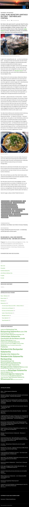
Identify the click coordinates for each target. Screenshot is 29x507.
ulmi (9, 20)
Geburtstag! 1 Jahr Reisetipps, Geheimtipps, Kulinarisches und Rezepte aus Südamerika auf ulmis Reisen (14, 458)
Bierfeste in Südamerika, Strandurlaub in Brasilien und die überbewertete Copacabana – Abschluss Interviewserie (14, 395)
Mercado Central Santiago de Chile (9, 204)
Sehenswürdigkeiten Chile (7, 214)
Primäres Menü (27, 7)
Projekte (2, 275)
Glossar (3, 340)
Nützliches (4, 345)
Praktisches (4, 347)
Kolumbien (14, 340)
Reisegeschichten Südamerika (11, 367)
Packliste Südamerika (5, 270)
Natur (22, 343)
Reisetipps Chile (19, 210)
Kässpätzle (3, 268)
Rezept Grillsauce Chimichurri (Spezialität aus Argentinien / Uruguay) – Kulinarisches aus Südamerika (14, 428)
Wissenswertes (5, 217)
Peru (20, 345)
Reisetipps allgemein (9, 368)
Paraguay (8, 345)
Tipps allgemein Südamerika (15, 375)
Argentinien (3, 329)
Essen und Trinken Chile (9, 333)
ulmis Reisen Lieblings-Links (6, 273)
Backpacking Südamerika (16, 201)
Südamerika (3, 12)
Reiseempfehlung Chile (6, 209)
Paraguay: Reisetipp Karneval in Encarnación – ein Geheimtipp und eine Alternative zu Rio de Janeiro (14, 230)
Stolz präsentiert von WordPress (6, 505)
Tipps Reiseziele (10, 12)
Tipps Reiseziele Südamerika (15, 215)
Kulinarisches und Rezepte (18, 202)
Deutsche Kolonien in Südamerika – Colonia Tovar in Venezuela (14, 462)
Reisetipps (3, 300)
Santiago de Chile (16, 212)
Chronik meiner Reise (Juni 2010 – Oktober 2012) (12, 305)
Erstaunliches (3, 333)
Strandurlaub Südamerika (5, 375)
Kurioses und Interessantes (7, 310)
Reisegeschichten (5, 315)
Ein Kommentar (15, 20)
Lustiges (14, 343)
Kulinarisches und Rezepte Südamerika (10, 342)
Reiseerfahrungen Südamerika (8, 210)
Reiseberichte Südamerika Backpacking (10, 207)
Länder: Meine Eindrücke (7, 313)
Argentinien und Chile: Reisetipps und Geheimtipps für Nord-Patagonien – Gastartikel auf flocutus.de (14, 485)
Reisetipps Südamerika (6, 212)
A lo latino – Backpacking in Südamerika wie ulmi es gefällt (13, 444)
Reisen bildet (3, 298)
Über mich (3, 265)
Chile (24, 201)
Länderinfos (18, 343)
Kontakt (2, 278)
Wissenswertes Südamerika (18, 379)
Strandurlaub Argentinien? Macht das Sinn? (10, 480)
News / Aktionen (4, 295)
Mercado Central (19, 70)
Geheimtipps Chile (20, 334)
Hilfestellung (8, 340)
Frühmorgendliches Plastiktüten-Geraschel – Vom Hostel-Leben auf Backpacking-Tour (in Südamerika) (14, 453)
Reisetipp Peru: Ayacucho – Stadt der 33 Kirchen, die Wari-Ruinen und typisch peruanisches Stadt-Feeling (14, 448)
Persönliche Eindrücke (14, 345)
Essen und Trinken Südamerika (8, 334)
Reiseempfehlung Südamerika (18, 209)
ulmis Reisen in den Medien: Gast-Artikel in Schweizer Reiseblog (14, 224)
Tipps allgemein (5, 317)
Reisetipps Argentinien (17, 368)
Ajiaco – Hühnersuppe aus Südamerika (9, 391)
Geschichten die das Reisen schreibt (13, 338)
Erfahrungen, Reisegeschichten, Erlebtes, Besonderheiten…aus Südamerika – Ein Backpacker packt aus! (14, 466)
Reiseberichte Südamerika (10, 354)
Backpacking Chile (5, 201)
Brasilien (21, 331)
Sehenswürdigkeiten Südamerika (21, 214)
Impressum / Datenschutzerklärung (8, 499)
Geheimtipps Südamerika (7, 202)
